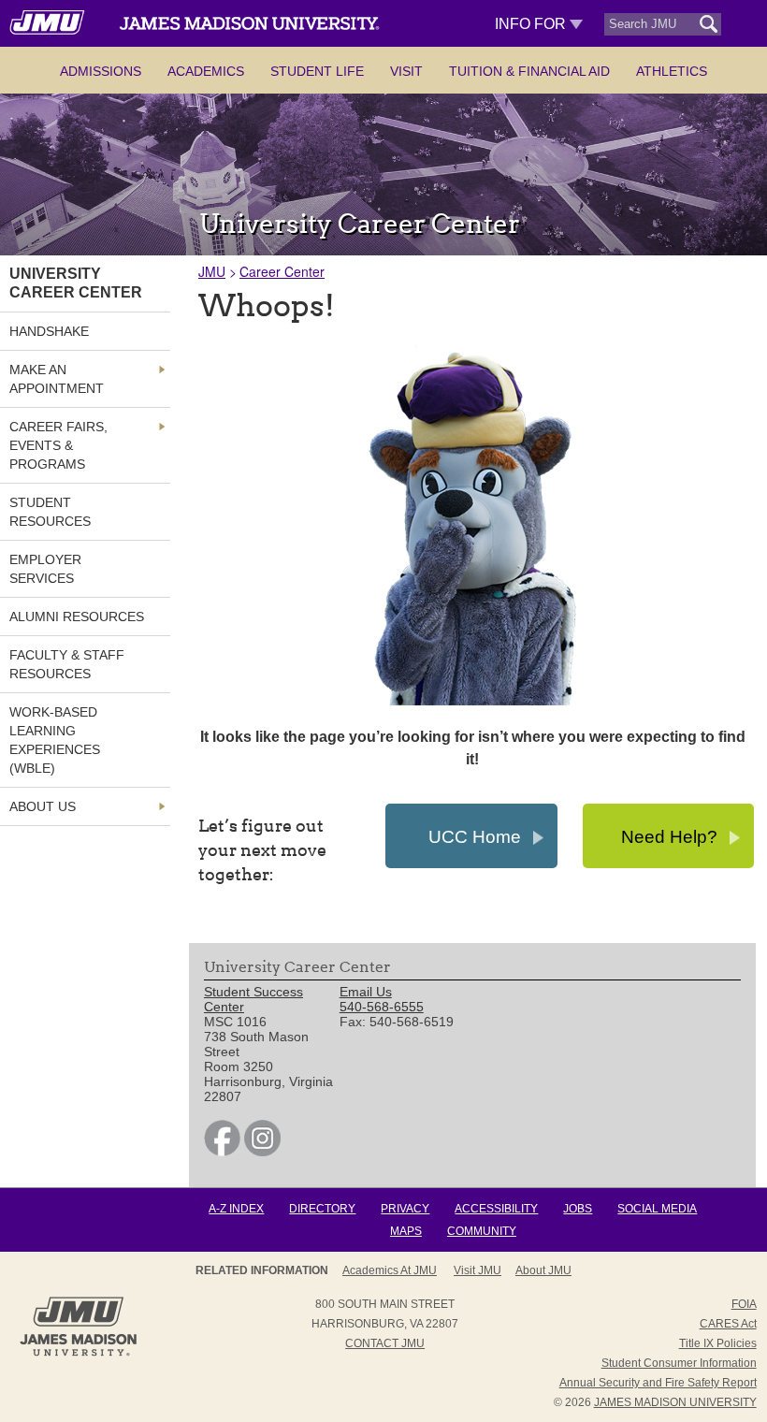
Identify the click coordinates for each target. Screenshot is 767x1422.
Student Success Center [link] (253, 999)
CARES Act (728, 1323)
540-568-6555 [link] (382, 1006)
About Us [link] (42, 806)
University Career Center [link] (75, 283)
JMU (211, 271)
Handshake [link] (49, 331)
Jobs (577, 1208)
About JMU (543, 1270)
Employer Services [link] (45, 569)
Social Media (657, 1208)
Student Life (317, 71)
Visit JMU (477, 1270)
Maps (406, 1231)
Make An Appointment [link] (56, 379)
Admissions (100, 71)
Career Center (282, 271)
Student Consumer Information (679, 1363)
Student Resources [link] (50, 512)
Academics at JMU (389, 1270)
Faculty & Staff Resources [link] (66, 664)
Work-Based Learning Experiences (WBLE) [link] (54, 740)
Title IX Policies (718, 1343)
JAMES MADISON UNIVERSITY (675, 1402)
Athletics (671, 71)
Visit (406, 71)
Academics (205, 71)
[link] (222, 1151)
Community (481, 1231)
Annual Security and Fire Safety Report (658, 1382)
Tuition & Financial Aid (529, 71)
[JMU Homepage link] (78, 1353)
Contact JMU (385, 1343)
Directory (322, 1208)
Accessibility (496, 1208)
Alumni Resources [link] (76, 616)
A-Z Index (236, 1208)
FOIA (744, 1304)
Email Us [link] (366, 991)
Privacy (405, 1208)
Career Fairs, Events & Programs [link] (58, 445)
